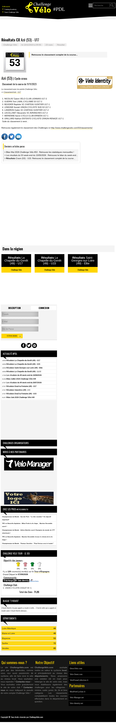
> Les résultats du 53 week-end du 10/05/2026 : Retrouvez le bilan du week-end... (41, 155)
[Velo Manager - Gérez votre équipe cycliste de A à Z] (8, 581)
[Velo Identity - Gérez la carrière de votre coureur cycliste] (21, 581)
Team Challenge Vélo (11, 12)
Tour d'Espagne (41, 571)
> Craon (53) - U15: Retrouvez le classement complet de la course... (39, 158)
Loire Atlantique (9, 628)
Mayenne (6, 638)
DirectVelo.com (76, 668)
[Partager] (4, 139)
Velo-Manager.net (77, 697)
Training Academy (10, 9)
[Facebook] (113, 715)
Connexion (44, 308)
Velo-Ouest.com (76, 674)
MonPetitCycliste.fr (77, 692)
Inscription (14, 308)
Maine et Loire (8, 633)
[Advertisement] (58, 28)
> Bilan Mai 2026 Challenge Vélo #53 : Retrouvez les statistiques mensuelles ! (39, 152)
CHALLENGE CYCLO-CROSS (94, 87)
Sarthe (5, 643)
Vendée (5, 648)
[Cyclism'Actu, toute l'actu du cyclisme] (34, 581)
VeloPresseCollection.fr (79, 680)
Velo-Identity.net (76, 703)
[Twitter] (114, 715)
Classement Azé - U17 (12, 92)
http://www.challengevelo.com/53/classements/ (72, 128)
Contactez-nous (23, 682)
